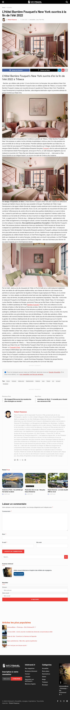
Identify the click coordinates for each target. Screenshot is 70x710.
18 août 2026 (52, 494)
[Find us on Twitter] (60, 701)
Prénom (4, 587)
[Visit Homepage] (35, 2)
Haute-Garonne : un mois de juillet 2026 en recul (58, 491)
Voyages (5, 383)
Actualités (9, 7)
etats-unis (21, 381)
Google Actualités (54, 372)
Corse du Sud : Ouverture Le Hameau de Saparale (21, 636)
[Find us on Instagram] (64, 701)
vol (53, 381)
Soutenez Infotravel (31, 671)
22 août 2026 (29, 494)
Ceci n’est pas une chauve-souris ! (17, 645)
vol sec (58, 381)
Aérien (44, 676)
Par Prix (41, 19)
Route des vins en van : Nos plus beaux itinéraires (35, 491)
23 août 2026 (6, 494)
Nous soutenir (18, 574)
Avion (8, 381)
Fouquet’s (46, 148)
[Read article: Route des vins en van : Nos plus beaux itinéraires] (35, 480)
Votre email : (5, 593)
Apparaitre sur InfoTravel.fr (29, 680)
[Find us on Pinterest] (67, 701)
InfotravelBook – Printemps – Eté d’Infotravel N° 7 (21, 627)
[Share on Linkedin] (59, 70)
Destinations (46, 674)
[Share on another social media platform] (66, 70)
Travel (48, 381)
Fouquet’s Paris (15, 347)
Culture (14, 381)
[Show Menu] (3, 2)
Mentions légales (30, 684)
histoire (38, 381)
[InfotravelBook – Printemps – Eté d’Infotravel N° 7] (63, 674)
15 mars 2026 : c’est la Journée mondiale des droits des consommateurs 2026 (29, 632)
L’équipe (27, 676)
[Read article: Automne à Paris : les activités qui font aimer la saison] (12, 480)
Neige (44, 679)
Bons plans (45, 671)
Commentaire (7, 511)
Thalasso (45, 682)
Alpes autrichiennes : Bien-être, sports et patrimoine (22, 641)
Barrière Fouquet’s (33, 305)
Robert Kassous (12, 19)
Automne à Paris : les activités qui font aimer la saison (12, 491)
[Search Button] (67, 2)
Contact (27, 674)
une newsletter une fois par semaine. (31, 374)
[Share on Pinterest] (63, 70)
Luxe (37, 19)
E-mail (4, 542)
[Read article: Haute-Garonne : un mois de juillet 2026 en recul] (58, 480)
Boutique (45, 685)
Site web (39, 542)
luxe (43, 381)
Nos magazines (29, 668)
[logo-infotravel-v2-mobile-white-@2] (11, 665)
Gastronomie (29, 381)
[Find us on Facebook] (57, 701)
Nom (4, 534)
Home (3, 7)
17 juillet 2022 (23, 19)
